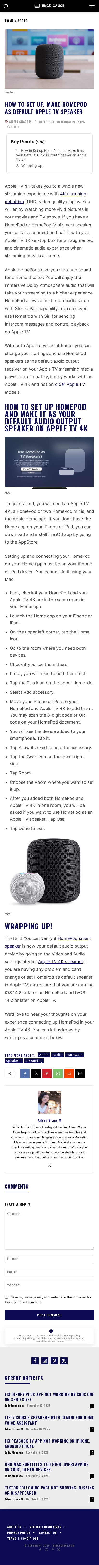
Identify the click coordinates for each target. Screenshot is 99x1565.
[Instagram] (44, 1360)
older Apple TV (70, 384)
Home (9, 20)
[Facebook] (25, 1073)
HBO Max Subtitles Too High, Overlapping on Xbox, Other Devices (47, 1466)
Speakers (13, 1060)
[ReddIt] (69, 1073)
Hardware (75, 1054)
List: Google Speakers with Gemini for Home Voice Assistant (49, 1420)
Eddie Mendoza (14, 1452)
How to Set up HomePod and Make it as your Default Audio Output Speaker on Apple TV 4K (51, 155)
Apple (22, 20)
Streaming (34, 1060)
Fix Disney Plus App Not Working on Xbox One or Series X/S (49, 1396)
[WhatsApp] (58, 1073)
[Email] (80, 1073)
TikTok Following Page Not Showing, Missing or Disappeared (49, 1490)
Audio (57, 1054)
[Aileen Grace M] (6, 121)
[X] (36, 1073)
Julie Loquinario (14, 1405)
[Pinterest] (47, 1073)
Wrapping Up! (32, 166)
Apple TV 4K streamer (60, 961)
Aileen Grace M (20, 121)
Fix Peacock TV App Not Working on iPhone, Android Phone (47, 1443)
